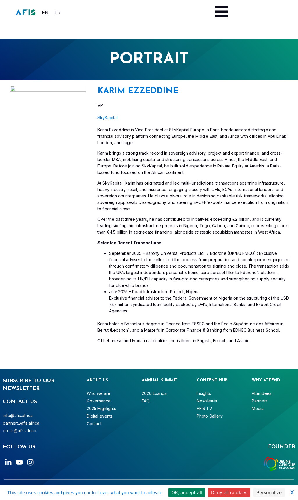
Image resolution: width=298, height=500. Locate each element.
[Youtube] (19, 462)
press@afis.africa (19, 430)
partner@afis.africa (21, 423)
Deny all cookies (229, 492)
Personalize (269, 492)
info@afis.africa (18, 415)
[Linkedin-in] (8, 462)
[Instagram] (30, 462)
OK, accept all (186, 492)
